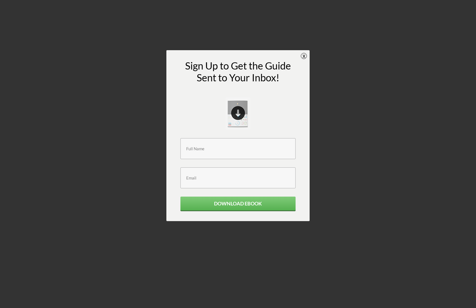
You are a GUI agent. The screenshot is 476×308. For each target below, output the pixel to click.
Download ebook (238, 203)
